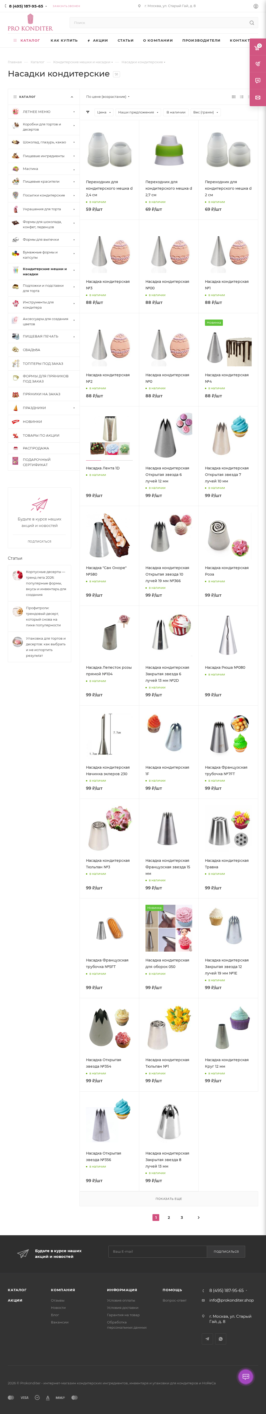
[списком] (241, 96)
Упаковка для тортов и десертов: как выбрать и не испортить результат (46, 647)
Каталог (17, 1290)
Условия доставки (122, 1307)
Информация (122, 1290)
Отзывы (57, 1300)
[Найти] (251, 22)
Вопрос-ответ (175, 1300)
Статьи (15, 558)
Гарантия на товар (123, 1315)
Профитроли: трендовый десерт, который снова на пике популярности (43, 616)
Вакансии (60, 1322)
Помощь (172, 1290)
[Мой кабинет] (256, 7)
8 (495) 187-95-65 (26, 6)
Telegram (207, 1339)
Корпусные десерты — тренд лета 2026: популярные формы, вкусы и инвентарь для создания (46, 583)
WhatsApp (220, 1339)
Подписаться (226, 1251)
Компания (63, 1290)
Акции (15, 1300)
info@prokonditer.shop (231, 1300)
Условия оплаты (121, 1300)
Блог (55, 1315)
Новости (58, 1307)
